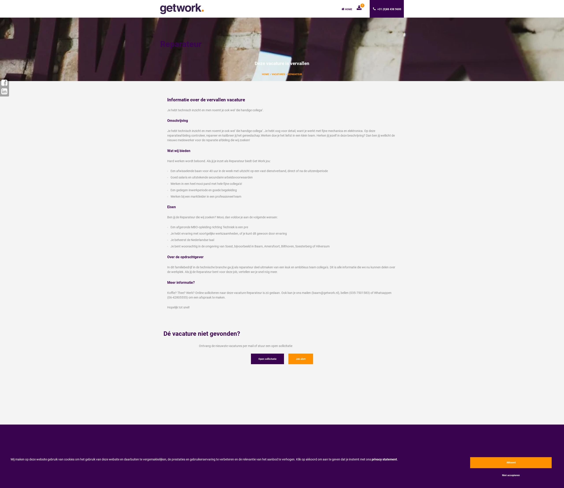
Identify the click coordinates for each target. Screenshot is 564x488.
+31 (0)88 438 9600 (389, 9)
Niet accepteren (511, 475)
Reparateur (295, 74)
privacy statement (384, 459)
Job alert (301, 359)
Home (348, 9)
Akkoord (511, 462)
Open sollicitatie (267, 359)
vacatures (279, 74)
